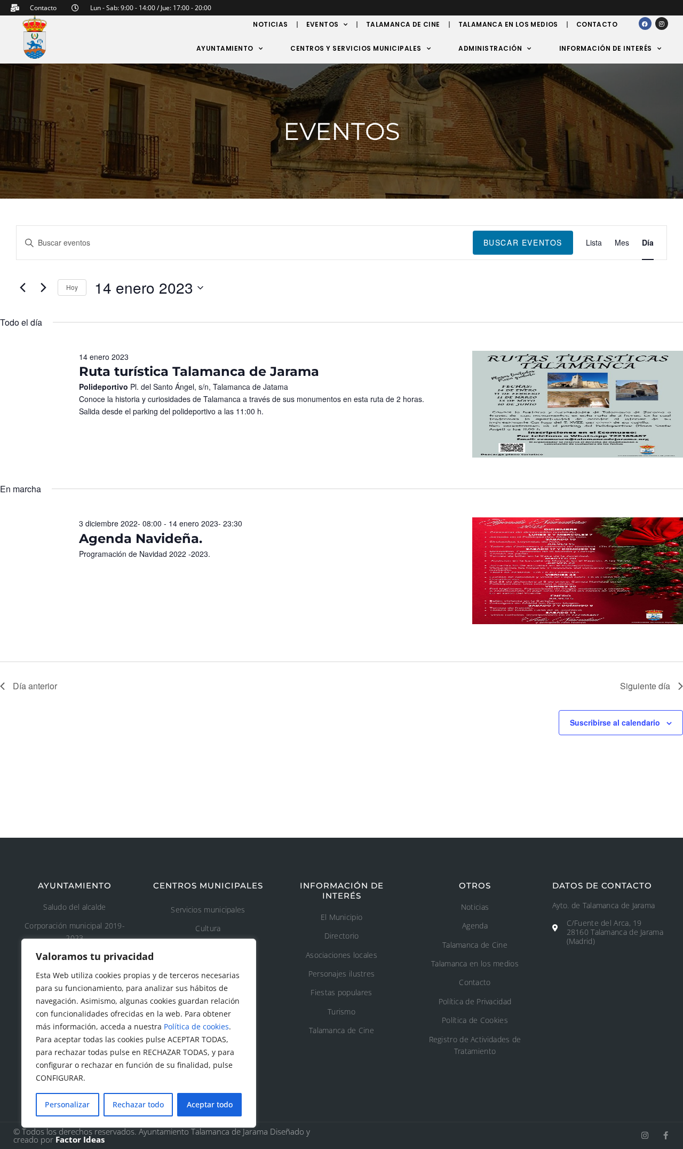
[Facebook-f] (666, 1135)
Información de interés (605, 48)
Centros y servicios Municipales (356, 48)
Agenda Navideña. (140, 538)
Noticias (270, 24)
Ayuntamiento (224, 48)
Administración (490, 48)
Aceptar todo (210, 1104)
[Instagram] (661, 23)
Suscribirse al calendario (615, 722)
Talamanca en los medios (508, 24)
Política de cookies (196, 1026)
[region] (138, 1033)
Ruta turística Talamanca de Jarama (199, 371)
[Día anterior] (22, 287)
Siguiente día (645, 686)
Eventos (322, 24)
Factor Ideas (80, 1139)
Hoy (72, 287)
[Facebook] (645, 23)
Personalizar (67, 1104)
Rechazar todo (138, 1104)
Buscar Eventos (522, 242)
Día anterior (35, 686)
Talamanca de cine (403, 24)
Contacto (596, 24)
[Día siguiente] (43, 287)
